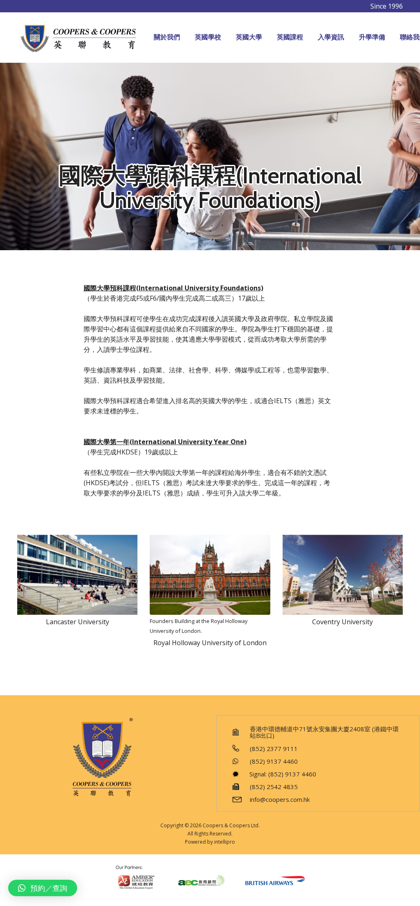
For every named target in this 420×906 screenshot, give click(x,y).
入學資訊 (331, 37)
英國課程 (290, 37)
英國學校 (208, 37)
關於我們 (167, 37)
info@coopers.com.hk (280, 799)
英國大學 (249, 37)
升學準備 (372, 37)
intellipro (224, 841)
